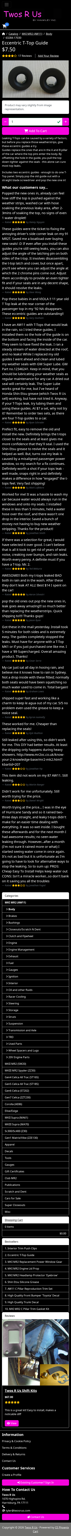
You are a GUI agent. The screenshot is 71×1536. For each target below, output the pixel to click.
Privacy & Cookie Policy (16, 1441)
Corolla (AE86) (13, 1104)
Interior (13, 983)
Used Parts (15, 1044)
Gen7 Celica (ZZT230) (18, 1097)
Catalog (13, 34)
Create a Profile (11, 1475)
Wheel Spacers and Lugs (23, 1050)
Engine (12, 943)
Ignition (13, 976)
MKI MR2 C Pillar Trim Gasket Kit (29, 1309)
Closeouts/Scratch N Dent (24, 929)
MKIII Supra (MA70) (17, 1124)
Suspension (15, 1023)
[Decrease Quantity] (5, 122)
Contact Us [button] (37, 1517)
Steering (13, 1003)
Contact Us (9, 1461)
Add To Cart (37, 131)
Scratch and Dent (15, 1191)
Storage (13, 1010)
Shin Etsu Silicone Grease (23, 1282)
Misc (8, 1212)
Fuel (11, 963)
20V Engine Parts (19, 1057)
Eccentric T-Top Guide (21, 1255)
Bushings (14, 922)
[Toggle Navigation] (6, 4)
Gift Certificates (14, 1171)
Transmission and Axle (22, 1030)
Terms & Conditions (14, 1448)
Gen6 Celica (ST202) (17, 1090)
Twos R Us (31, 1527)
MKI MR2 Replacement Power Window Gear (35, 1262)
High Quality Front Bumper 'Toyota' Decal (33, 1295)
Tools (8, 1158)
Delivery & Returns (13, 1454)
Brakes (12, 916)
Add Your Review (48, 56)
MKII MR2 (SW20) (15, 1064)
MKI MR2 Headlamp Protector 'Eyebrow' (33, 1275)
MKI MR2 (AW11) (32, 34)
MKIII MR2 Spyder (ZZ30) (20, 1070)
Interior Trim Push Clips (22, 1248)
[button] (4, 26)
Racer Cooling (17, 996)
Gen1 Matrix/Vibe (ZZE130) (21, 1138)
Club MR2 (11, 1178)
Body (49, 34)
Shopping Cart (14, 1220)
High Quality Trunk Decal (23, 1302)
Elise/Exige (11, 1111)
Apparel (10, 1144)
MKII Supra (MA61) (16, 1117)
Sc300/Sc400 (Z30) (16, 1131)
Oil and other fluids (20, 990)
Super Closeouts (15, 1205)
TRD (11, 1037)
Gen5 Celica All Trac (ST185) (22, 1084)
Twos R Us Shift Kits (21, 1390)
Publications (12, 1185)
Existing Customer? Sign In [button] (37, 1482)
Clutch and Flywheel (20, 936)
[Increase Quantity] (65, 122)
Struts (12, 1017)
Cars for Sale (13, 1198)
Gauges (13, 970)
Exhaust (13, 956)
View (13, 1423)
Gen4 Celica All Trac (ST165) (22, 1077)
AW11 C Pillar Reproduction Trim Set (30, 1289)
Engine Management (21, 949)
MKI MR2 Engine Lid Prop (23, 1268)
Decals (9, 1151)
